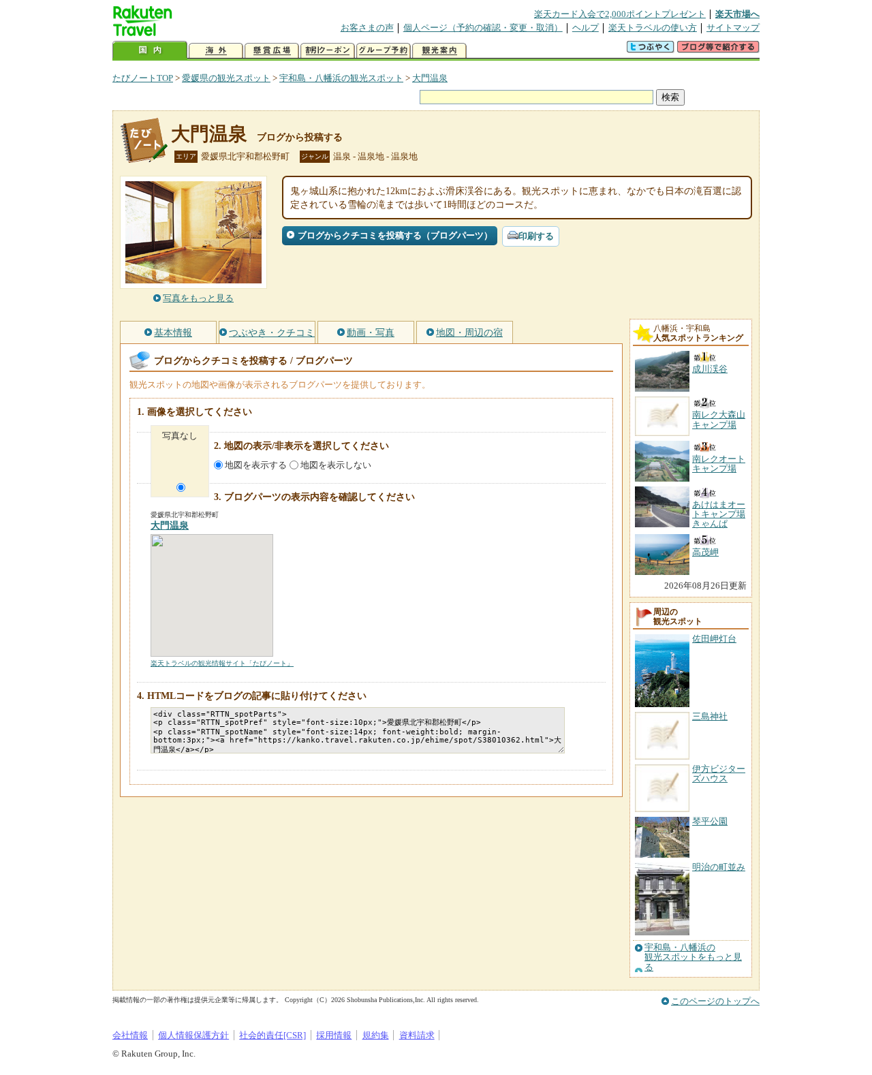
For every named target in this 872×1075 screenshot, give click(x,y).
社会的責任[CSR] (272, 1035)
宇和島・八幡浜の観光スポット (341, 78)
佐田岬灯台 (714, 639)
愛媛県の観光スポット (226, 78)
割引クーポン (327, 51)
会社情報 (130, 1035)
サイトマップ (733, 27)
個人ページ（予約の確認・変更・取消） (483, 27)
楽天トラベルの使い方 (652, 27)
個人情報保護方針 (193, 1035)
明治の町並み (718, 867)
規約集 (375, 1035)
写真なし (180, 436)
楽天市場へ (737, 14)
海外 (216, 51)
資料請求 (417, 1035)
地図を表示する (256, 465)
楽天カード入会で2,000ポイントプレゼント (620, 14)
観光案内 (439, 51)
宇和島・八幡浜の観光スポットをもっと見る (693, 957)
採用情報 (334, 1035)
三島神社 (710, 716)
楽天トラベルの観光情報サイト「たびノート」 (222, 663)
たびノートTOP (142, 78)
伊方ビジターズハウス (718, 773)
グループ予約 (383, 51)
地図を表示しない (335, 465)
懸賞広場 (272, 51)
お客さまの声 (367, 27)
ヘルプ (585, 27)
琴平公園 (710, 821)
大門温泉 (430, 78)
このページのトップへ (715, 1001)
